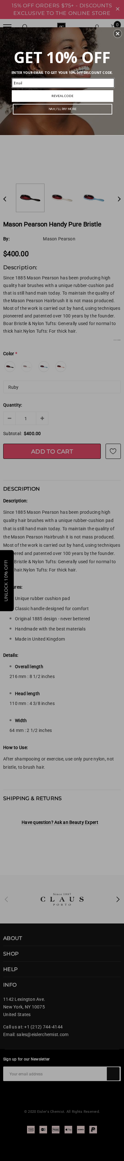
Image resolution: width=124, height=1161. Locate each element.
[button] (117, 33)
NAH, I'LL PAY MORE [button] (63, 109)
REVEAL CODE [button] (62, 96)
